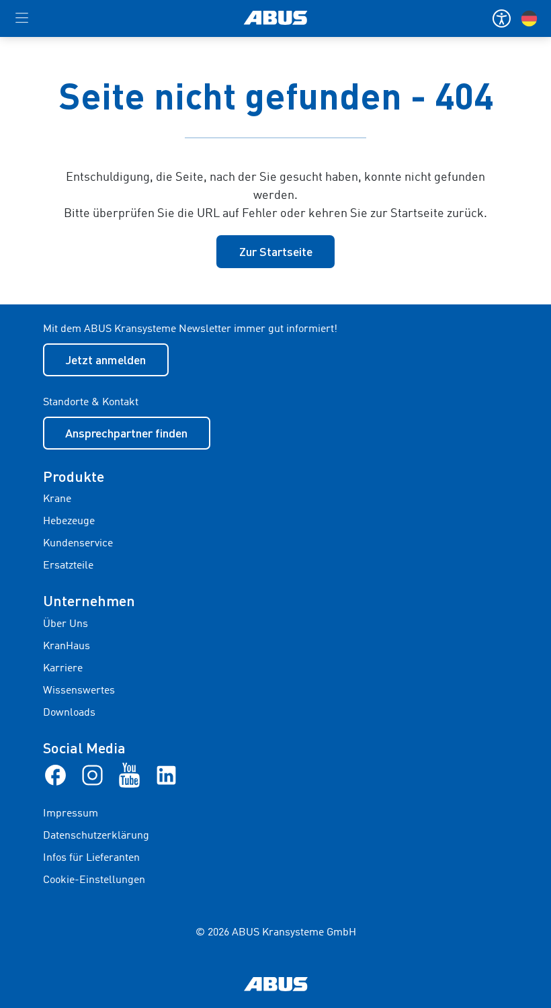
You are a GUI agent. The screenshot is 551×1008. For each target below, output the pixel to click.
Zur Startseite (275, 251)
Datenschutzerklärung (96, 836)
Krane (57, 499)
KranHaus (66, 646)
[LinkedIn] (166, 774)
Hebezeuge (69, 521)
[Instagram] (92, 774)
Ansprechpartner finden (126, 432)
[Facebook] (55, 774)
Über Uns (65, 624)
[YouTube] (129, 774)
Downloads (69, 713)
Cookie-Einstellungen (94, 880)
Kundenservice (78, 543)
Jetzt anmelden (105, 359)
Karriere (63, 668)
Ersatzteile (68, 565)
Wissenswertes (79, 690)
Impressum (70, 813)
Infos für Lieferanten (91, 858)
